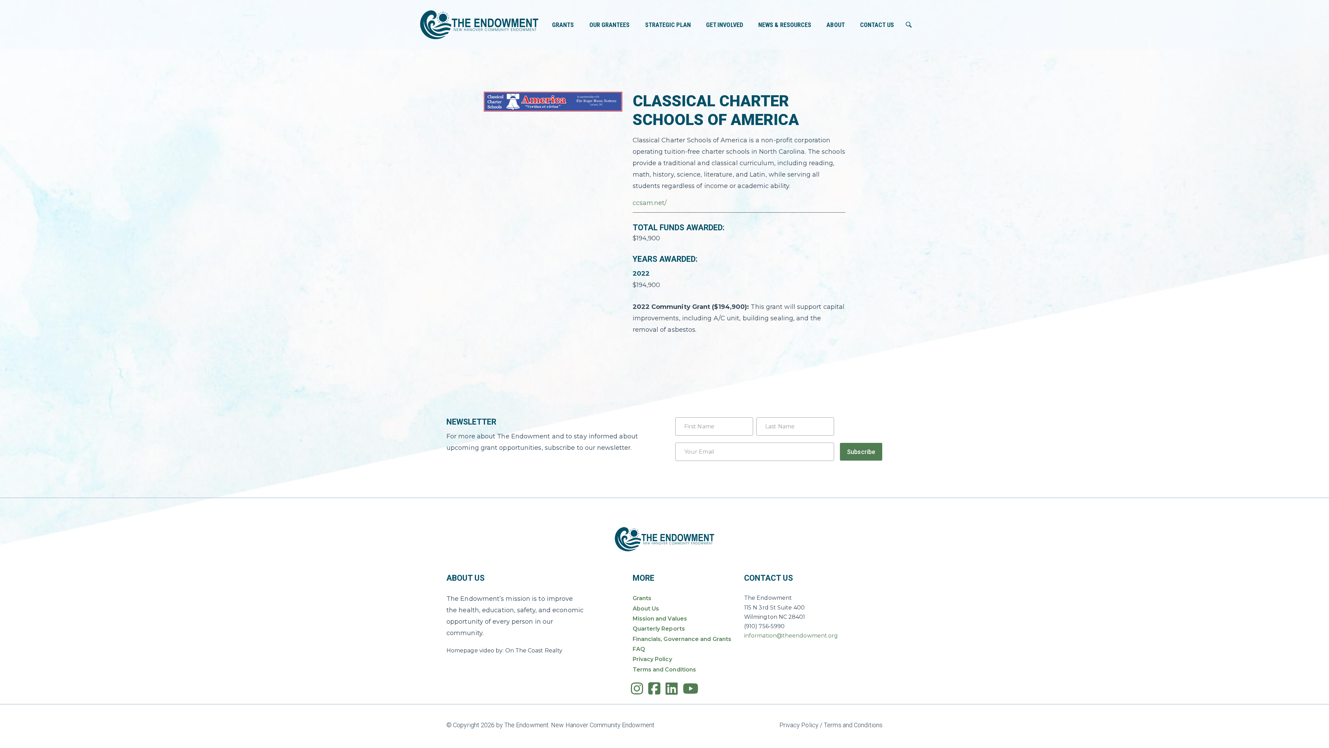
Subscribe (861, 451)
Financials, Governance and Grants (682, 639)
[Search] (909, 24)
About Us (646, 608)
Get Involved (724, 24)
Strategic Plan (668, 24)
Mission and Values (660, 618)
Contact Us (877, 24)
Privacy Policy (652, 659)
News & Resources (784, 24)
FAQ (639, 649)
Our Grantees (609, 24)
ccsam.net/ (650, 203)
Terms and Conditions (664, 669)
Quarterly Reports (659, 628)
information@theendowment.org (791, 635)
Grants (563, 24)
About (835, 24)
